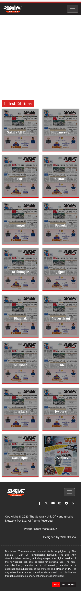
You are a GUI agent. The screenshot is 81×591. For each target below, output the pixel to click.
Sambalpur (20, 458)
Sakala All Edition (20, 132)
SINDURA (60, 458)
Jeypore (61, 411)
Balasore (20, 365)
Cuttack (60, 179)
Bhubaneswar (61, 132)
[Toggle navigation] (72, 9)
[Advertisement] (40, 57)
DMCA (56, 584)
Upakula (61, 225)
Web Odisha (68, 537)
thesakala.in (49, 528)
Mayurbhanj (61, 318)
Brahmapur (20, 272)
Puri (20, 179)
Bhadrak (20, 318)
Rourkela (20, 411)
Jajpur (60, 272)
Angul (20, 225)
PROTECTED (68, 584)
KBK (60, 365)
